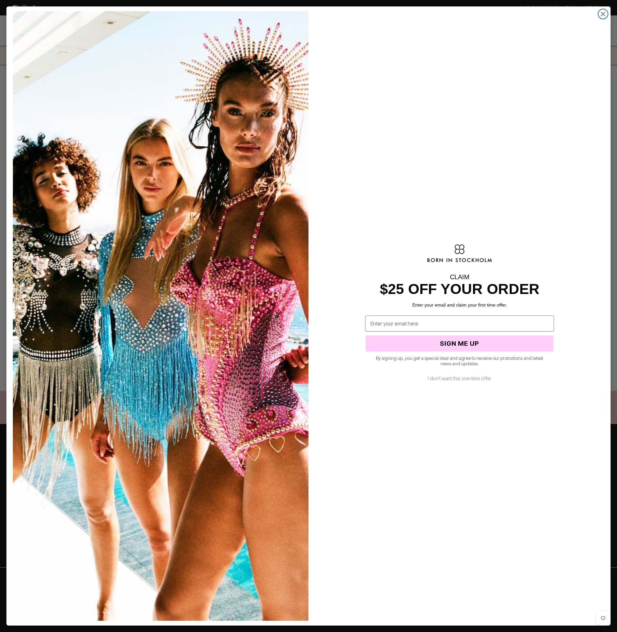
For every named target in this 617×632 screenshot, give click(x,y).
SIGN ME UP (459, 343)
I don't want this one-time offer (459, 378)
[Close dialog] (603, 14)
